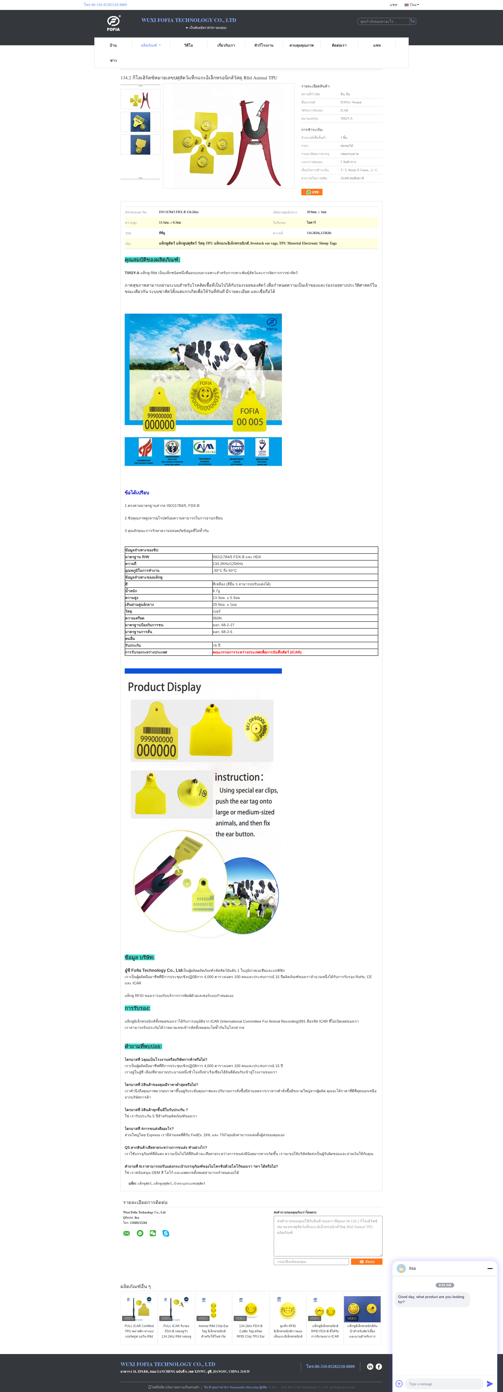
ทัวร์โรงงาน (264, 45)
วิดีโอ (188, 45)
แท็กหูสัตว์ (144, 1183)
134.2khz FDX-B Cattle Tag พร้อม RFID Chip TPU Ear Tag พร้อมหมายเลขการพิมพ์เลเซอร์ (251, 1336)
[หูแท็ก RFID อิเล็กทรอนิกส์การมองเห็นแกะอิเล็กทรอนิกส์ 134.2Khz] (288, 1309)
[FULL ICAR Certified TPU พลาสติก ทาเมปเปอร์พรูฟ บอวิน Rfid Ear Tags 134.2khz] (139, 1309)
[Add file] (399, 1383)
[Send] (490, 1383)
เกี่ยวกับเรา (226, 45)
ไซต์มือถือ (158, 1387)
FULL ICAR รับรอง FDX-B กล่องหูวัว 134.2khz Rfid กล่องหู (176, 1331)
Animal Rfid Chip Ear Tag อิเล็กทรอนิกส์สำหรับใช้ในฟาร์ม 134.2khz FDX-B (213, 1334)
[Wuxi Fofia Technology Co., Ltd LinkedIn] (370, 1366)
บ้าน (113, 45)
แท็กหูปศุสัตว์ (163, 1183)
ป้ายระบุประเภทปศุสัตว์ (189, 1183)
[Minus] (490, 1268)
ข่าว (113, 60)
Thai (413, 5)
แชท (393, 5)
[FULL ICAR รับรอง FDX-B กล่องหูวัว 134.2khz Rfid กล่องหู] (176, 1309)
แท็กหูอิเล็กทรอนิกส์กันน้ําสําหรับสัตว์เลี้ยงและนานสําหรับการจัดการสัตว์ (362, 1334)
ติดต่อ (370, 1262)
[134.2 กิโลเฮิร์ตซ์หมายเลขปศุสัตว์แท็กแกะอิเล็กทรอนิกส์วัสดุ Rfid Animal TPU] (140, 99)
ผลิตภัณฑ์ (149, 45)
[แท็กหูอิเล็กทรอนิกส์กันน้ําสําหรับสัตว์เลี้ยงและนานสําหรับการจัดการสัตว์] (362, 1309)
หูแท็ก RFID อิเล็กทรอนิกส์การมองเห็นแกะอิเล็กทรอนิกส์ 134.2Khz (288, 1334)
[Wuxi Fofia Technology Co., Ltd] (112, 23)
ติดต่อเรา (339, 45)
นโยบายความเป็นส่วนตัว (182, 1387)
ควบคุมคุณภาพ (301, 45)
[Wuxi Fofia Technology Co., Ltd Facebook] (379, 1366)
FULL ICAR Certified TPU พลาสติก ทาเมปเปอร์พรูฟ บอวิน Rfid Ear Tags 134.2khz (139, 1334)
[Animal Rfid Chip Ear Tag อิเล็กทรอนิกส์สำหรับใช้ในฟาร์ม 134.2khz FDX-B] (213, 1309)
